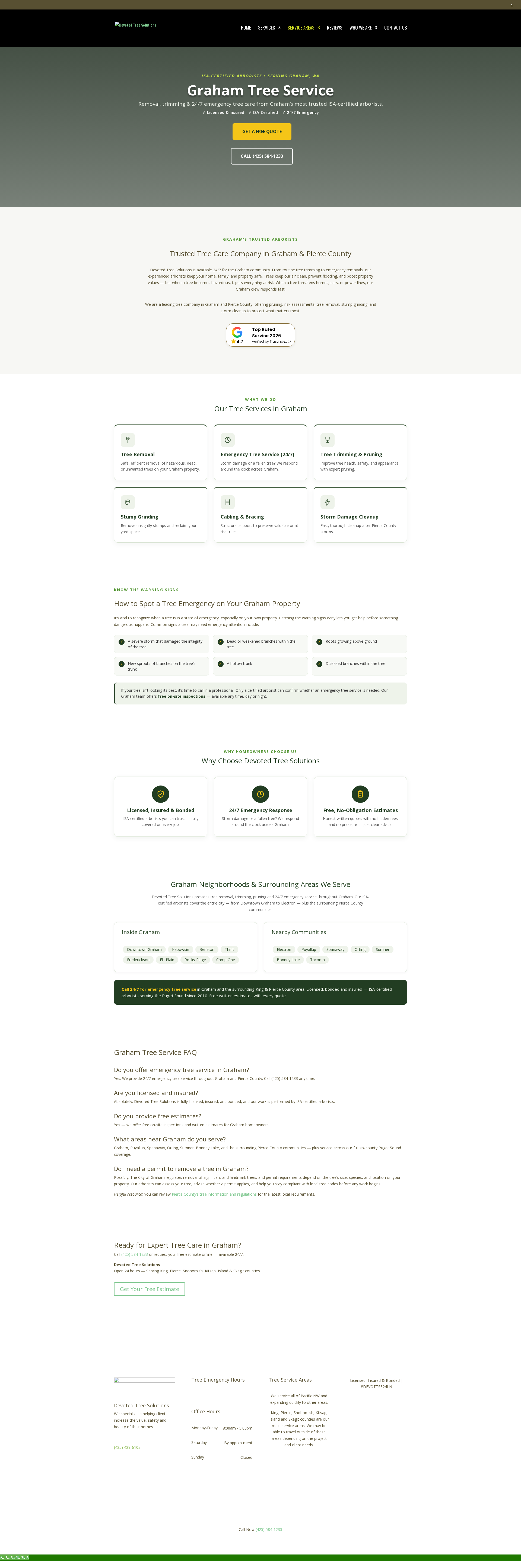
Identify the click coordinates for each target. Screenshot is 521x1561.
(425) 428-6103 (127, 1447)
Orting (360, 949)
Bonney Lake (288, 959)
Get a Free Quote (262, 131)
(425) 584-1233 (134, 1254)
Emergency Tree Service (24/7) (257, 454)
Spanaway (335, 949)
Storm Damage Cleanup (349, 516)
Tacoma (317, 959)
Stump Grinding (139, 516)
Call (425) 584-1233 (262, 156)
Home (246, 28)
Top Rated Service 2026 (266, 332)
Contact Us (395, 28)
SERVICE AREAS (301, 28)
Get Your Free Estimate (149, 1289)
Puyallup (308, 949)
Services (266, 28)
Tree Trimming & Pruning (351, 454)
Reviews (334, 28)
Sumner (382, 949)
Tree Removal (138, 454)
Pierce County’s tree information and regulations (214, 1194)
